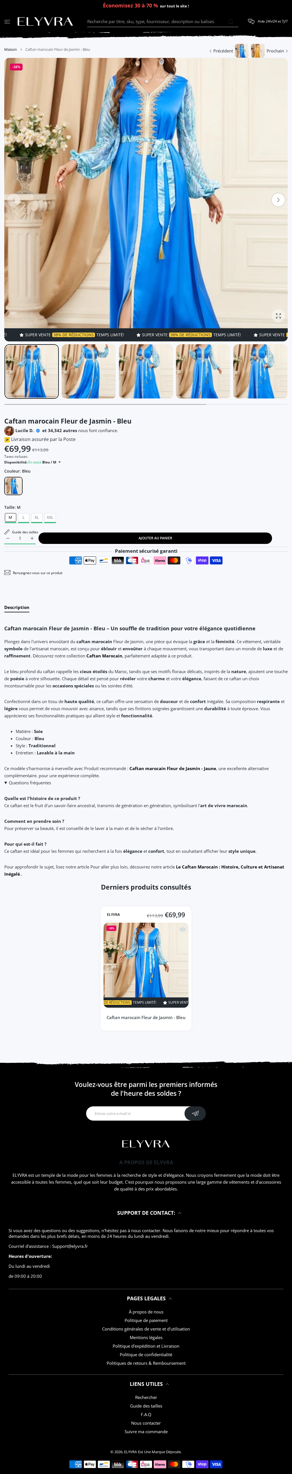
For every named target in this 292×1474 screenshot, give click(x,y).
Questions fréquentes (30, 782)
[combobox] (162, 21)
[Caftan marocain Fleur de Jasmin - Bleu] (146, 964)
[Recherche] (230, 22)
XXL (50, 517)
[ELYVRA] (45, 21)
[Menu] (7, 21)
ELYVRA (113, 915)
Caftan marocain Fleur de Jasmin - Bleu (146, 1017)
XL (37, 517)
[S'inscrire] (195, 1113)
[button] (278, 199)
